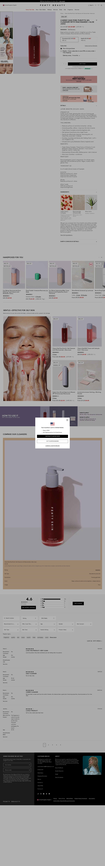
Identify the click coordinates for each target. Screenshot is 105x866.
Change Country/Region (52, 445)
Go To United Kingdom (52, 441)
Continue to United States (52, 436)
